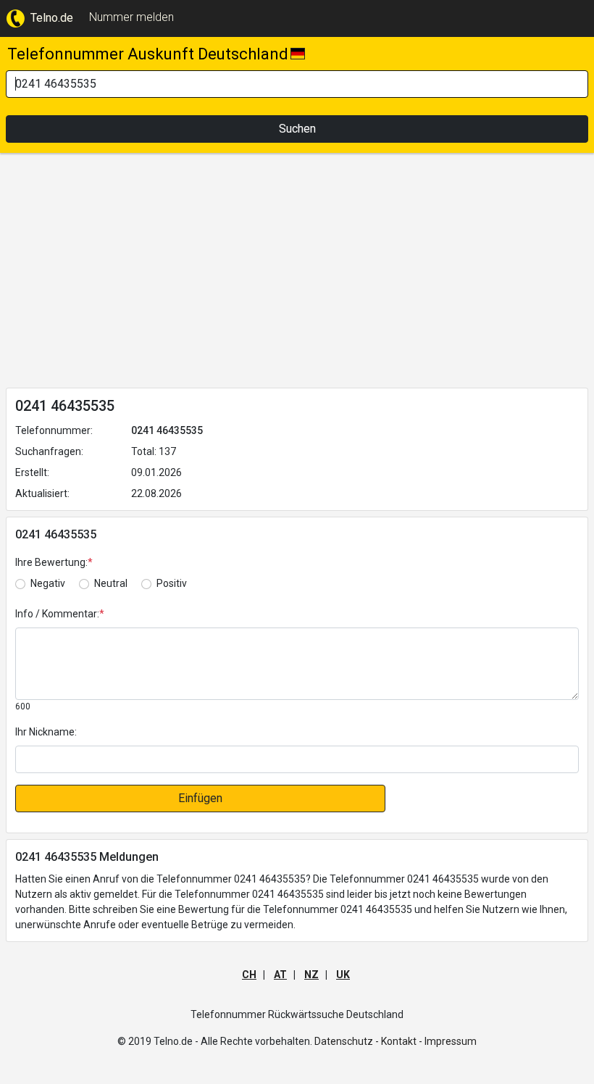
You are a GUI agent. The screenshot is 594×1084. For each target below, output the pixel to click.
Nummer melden (131, 17)
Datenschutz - (346, 1041)
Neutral (110, 583)
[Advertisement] (297, 273)
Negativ (47, 583)
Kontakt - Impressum (429, 1041)
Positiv (171, 583)
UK (343, 974)
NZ (311, 974)
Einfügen (200, 798)
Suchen (297, 129)
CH (249, 974)
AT (280, 974)
